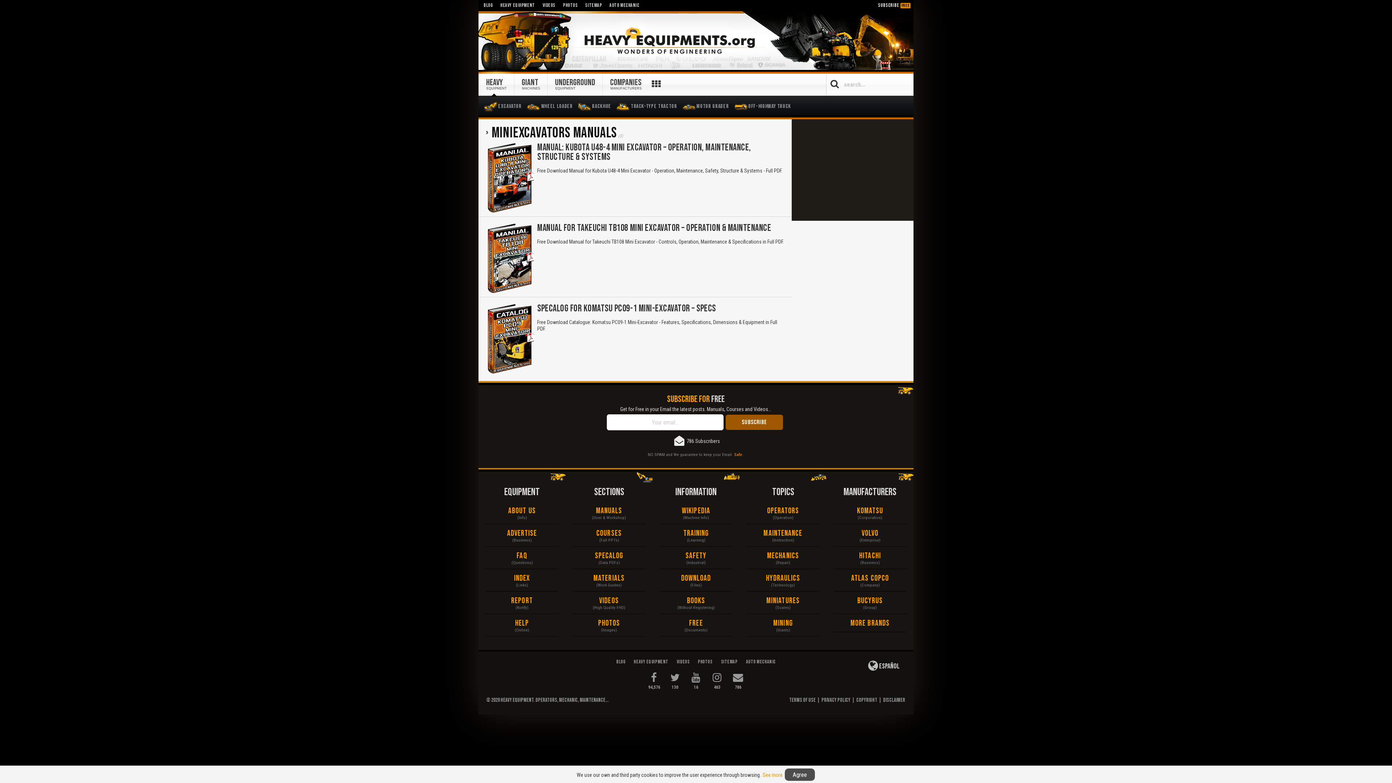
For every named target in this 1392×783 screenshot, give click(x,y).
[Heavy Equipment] (696, 41)
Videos (609, 601)
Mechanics (783, 556)
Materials (609, 578)
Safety (696, 556)
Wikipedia (696, 511)
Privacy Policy (835, 700)
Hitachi (870, 556)
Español (889, 666)
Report (522, 601)
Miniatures (783, 601)
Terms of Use (802, 700)
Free (696, 623)
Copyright (866, 700)
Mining (783, 623)
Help (522, 623)
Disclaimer (894, 700)
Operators (783, 511)
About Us (522, 511)
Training (696, 533)
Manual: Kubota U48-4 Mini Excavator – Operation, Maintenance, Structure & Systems (644, 152)
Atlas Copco (870, 578)
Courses (609, 533)
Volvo (870, 533)
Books (696, 601)
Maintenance (782, 533)
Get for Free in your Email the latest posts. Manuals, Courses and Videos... (695, 409)
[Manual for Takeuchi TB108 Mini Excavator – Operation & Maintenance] (510, 258)
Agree (800, 774)
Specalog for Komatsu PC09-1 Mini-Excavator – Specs (626, 308)
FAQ (522, 556)
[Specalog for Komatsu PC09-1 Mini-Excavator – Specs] (510, 339)
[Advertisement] (853, 170)
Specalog (609, 556)
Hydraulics (783, 578)
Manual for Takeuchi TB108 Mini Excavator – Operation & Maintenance (654, 228)
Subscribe (894, 5)
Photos (609, 623)
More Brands (870, 623)
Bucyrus (870, 601)
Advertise (522, 533)
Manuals (609, 511)
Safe (738, 454)
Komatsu (870, 511)
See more (773, 775)
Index (522, 578)
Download (696, 578)
